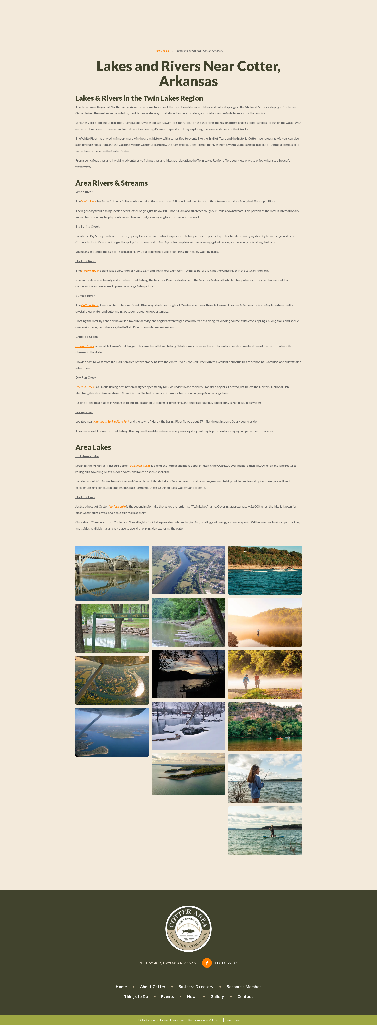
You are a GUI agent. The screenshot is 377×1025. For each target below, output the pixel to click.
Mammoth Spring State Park (111, 421)
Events (167, 996)
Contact (245, 996)
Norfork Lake (117, 506)
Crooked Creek (84, 346)
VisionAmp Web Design (209, 1020)
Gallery (217, 996)
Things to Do (136, 996)
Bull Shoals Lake (140, 465)
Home (121, 986)
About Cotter (153, 986)
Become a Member (244, 986)
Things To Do (161, 50)
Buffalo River (89, 305)
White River (88, 201)
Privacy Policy (233, 1020)
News (192, 996)
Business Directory (196, 986)
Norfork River (90, 270)
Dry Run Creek (85, 387)
